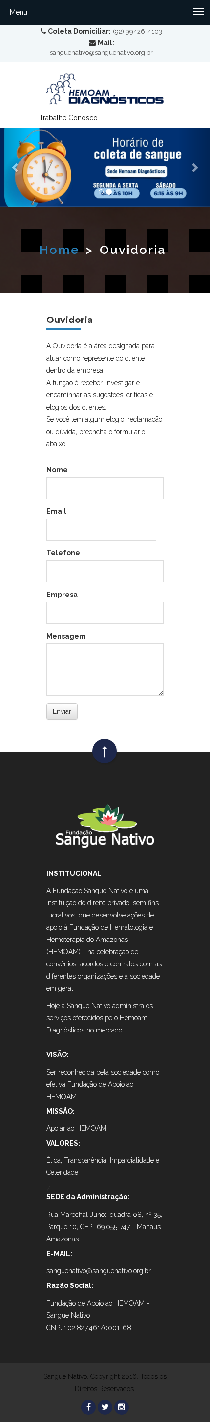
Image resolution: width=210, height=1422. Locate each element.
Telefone (63, 553)
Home (59, 249)
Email (56, 511)
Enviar (62, 711)
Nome (57, 470)
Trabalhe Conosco (68, 118)
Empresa (62, 594)
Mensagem (66, 636)
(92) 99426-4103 (137, 31)
